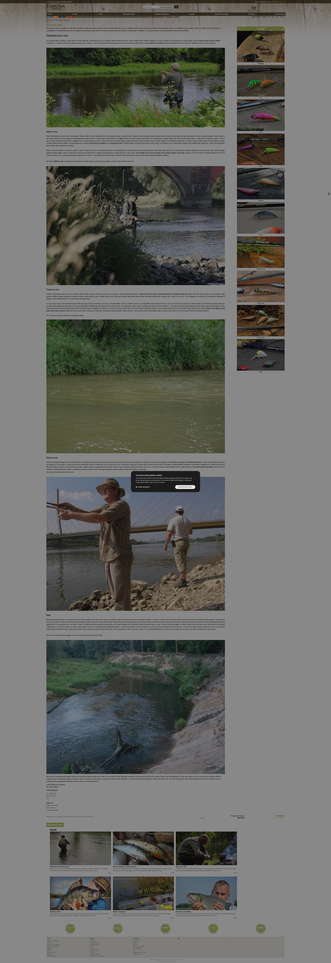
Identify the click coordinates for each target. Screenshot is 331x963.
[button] (143, 487)
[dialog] (165, 481)
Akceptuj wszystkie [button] (185, 487)
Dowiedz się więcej (159, 482)
